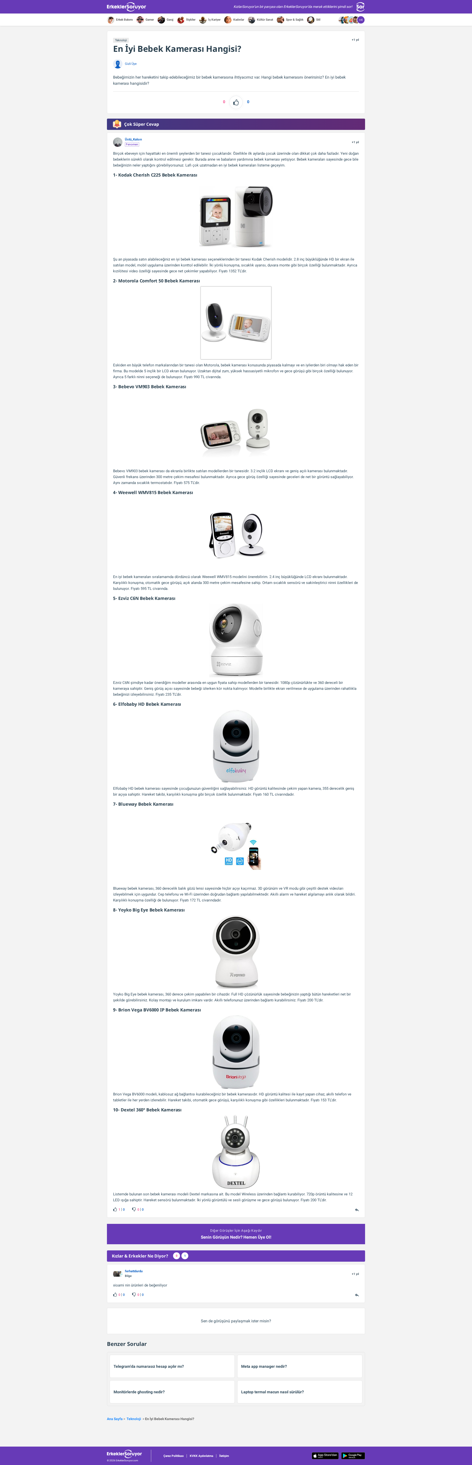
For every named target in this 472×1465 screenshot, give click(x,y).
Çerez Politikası (173, 1456)
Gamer (149, 19)
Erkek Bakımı (124, 19)
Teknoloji (121, 40)
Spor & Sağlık (294, 19)
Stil (317, 19)
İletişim (224, 1456)
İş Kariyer (214, 19)
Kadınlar (238, 19)
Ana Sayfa (115, 1419)
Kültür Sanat (264, 19)
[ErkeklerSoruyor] (129, 1454)
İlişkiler (190, 19)
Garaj (169, 19)
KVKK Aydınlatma (201, 1456)
